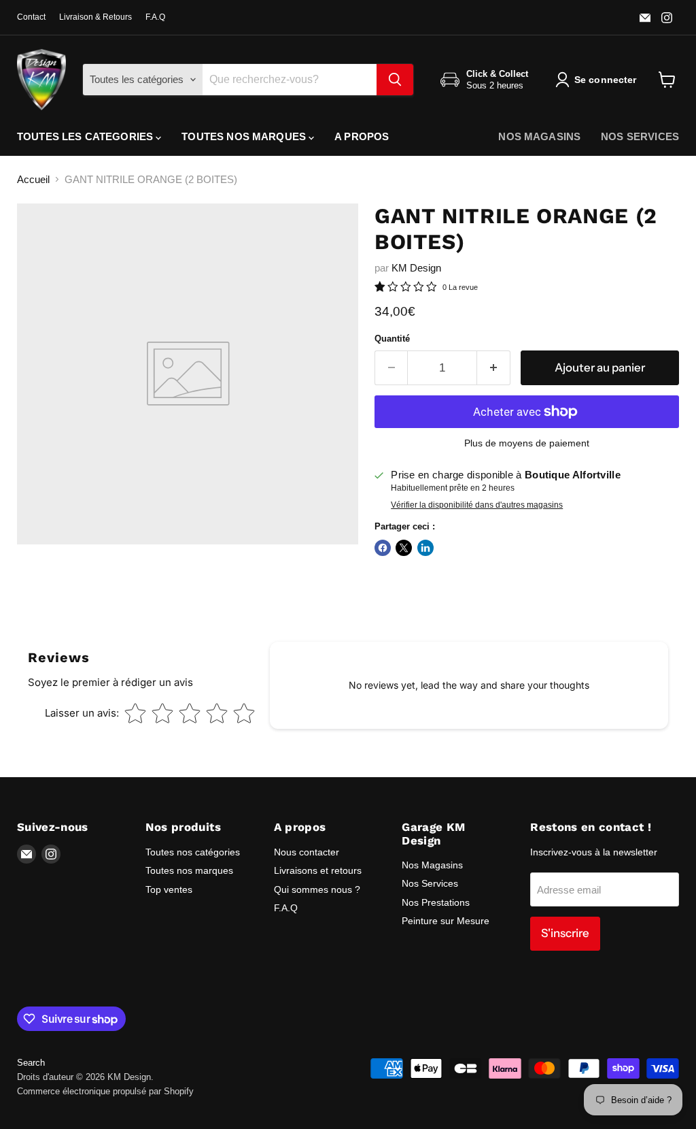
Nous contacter (306, 852)
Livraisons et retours (318, 870)
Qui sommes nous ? (317, 889)
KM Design (416, 268)
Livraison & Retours (95, 17)
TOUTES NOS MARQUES (245, 136)
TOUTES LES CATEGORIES (86, 136)
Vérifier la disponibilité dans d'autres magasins (477, 505)
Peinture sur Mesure (445, 920)
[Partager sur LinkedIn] (425, 548)
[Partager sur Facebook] (383, 548)
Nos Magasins (432, 865)
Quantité (392, 338)
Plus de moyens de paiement (526, 443)
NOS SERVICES (640, 136)
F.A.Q (155, 17)
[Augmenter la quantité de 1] (493, 367)
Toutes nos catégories (192, 852)
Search (31, 1063)
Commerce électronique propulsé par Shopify (105, 1091)
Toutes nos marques (189, 870)
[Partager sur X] (404, 548)
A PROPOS (361, 136)
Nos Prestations (436, 902)
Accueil (33, 179)
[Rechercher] (395, 79)
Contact (31, 17)
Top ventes (168, 889)
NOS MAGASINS (539, 136)
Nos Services (430, 883)
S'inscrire (565, 933)
